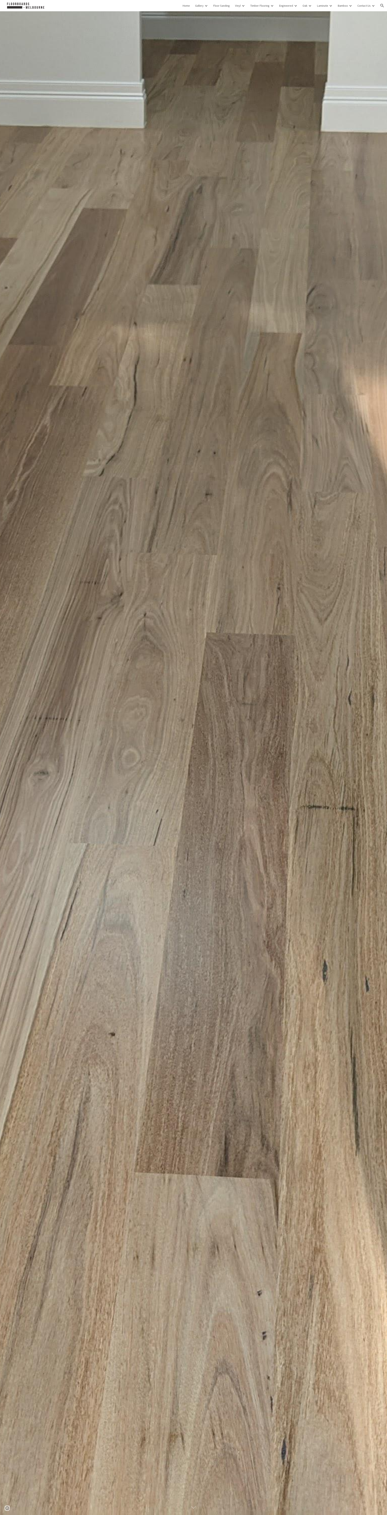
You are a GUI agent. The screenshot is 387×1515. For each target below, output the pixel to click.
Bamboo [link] (343, 5)
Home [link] (186, 5)
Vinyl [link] (238, 5)
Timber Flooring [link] (259, 5)
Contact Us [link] (364, 5)
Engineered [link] (286, 5)
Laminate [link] (322, 5)
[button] (382, 5)
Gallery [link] (199, 5)
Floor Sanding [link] (221, 5)
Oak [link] (305, 5)
